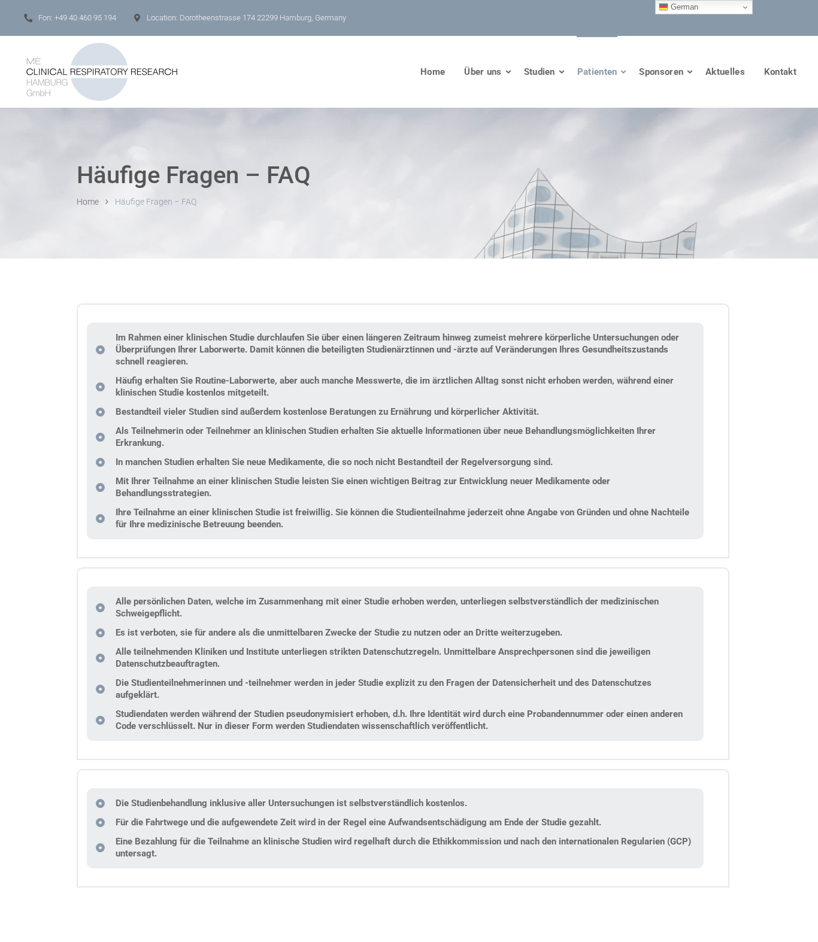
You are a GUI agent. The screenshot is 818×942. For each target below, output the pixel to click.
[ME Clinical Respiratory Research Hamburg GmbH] (102, 72)
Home (432, 71)
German (683, 6)
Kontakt (780, 71)
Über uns (482, 71)
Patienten (597, 71)
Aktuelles (725, 71)
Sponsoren (661, 71)
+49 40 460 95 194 (85, 17)
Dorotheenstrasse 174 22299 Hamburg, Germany (263, 17)
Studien (539, 71)
